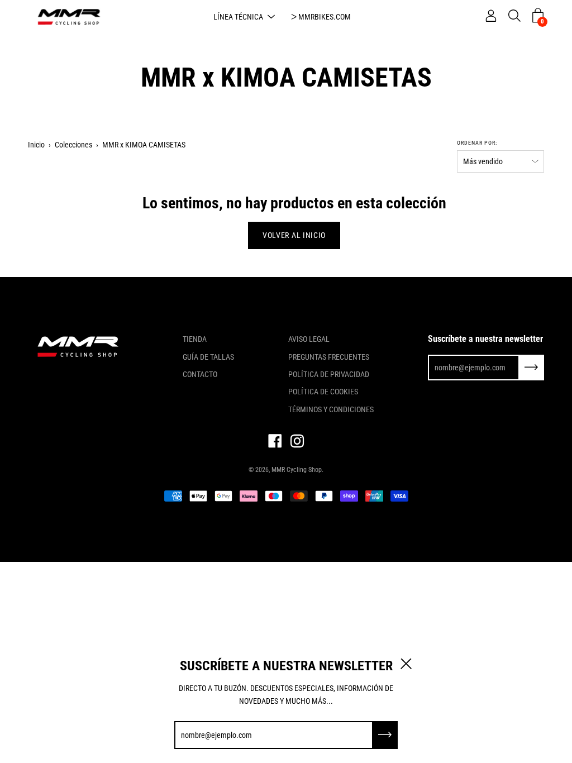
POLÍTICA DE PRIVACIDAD (328, 374)
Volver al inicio (294, 235)
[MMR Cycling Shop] (70, 16)
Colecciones (73, 144)
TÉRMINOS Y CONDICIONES (331, 409)
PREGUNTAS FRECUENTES (328, 356)
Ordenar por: (477, 143)
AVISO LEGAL (309, 339)
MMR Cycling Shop (296, 470)
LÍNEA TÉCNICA (238, 16)
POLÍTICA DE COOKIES (323, 391)
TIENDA (195, 339)
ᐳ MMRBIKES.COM (321, 16)
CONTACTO (200, 374)
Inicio (36, 144)
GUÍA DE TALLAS (208, 356)
